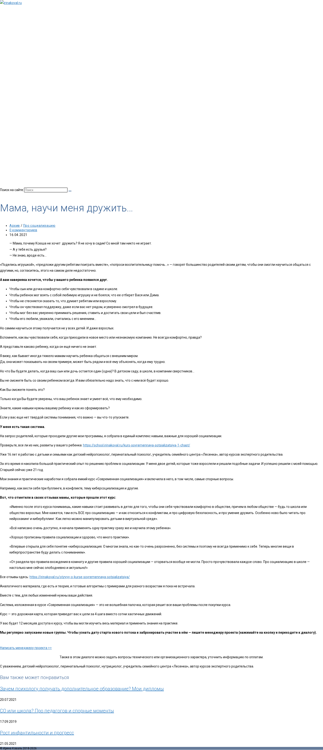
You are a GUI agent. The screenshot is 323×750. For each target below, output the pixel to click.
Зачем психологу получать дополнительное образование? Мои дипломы (82, 689)
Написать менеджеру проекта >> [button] (26, 648)
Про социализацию (39, 225)
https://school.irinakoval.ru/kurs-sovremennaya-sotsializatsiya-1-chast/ (136, 445)
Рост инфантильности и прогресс (37, 733)
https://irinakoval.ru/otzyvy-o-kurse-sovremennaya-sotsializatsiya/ (80, 577)
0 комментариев (23, 230)
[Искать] (70, 191)
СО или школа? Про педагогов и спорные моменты (57, 711)
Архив (14, 225)
